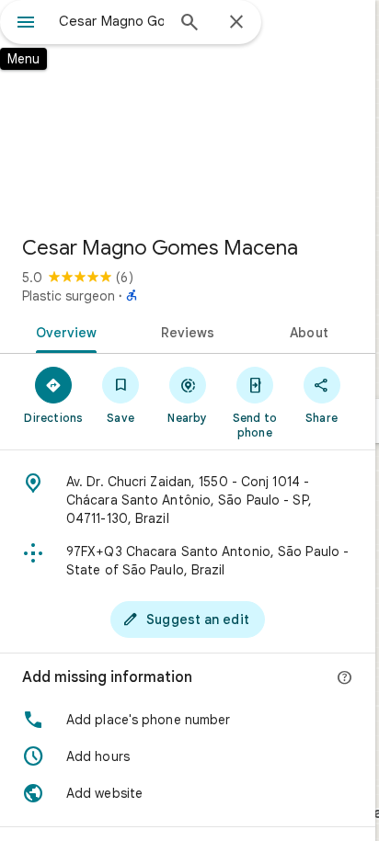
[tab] (63, 331)
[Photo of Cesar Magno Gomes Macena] (187, 110)
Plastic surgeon (68, 296)
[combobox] (111, 21)
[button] (187, 719)
